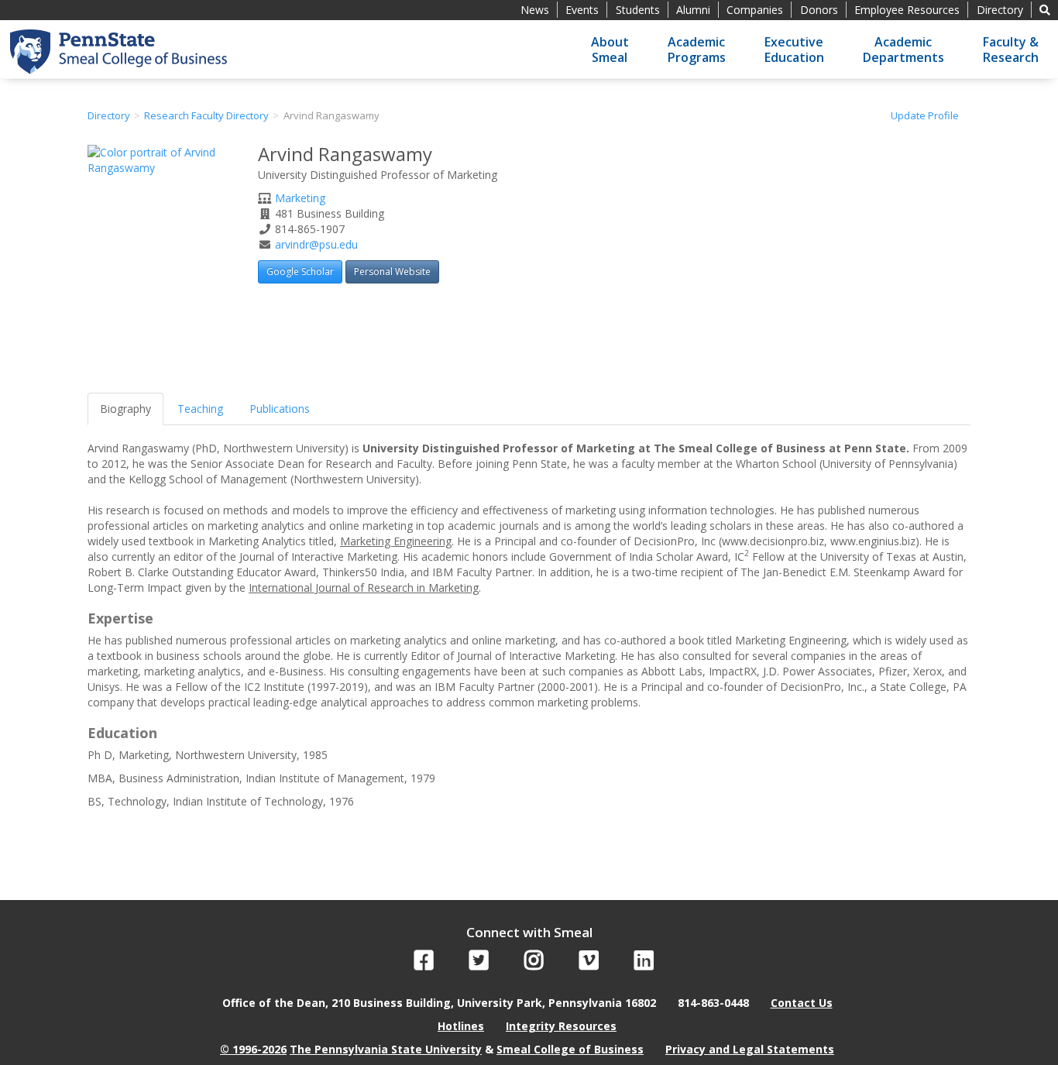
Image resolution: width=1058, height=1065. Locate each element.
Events (582, 9)
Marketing (300, 198)
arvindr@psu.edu (316, 244)
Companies (755, 9)
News (534, 9)
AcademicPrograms (697, 49)
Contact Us (802, 1002)
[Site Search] (1044, 9)
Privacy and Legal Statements (749, 1049)
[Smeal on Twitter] (479, 964)
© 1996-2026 (253, 1049)
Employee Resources (907, 9)
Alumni (693, 9)
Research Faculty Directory (206, 115)
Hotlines (461, 1026)
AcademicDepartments (903, 49)
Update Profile (925, 115)
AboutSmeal (610, 49)
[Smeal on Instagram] (534, 964)
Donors (819, 9)
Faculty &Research (1011, 49)
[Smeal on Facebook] (424, 964)
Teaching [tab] (200, 408)
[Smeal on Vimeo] (589, 964)
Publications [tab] (279, 408)
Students (638, 9)
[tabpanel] (529, 617)
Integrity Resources (561, 1026)
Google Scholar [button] (300, 271)
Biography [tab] (125, 408)
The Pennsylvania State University (386, 1049)
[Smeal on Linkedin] (644, 964)
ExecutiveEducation (794, 49)
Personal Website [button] (392, 271)
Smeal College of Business (570, 1049)
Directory (1000, 9)
